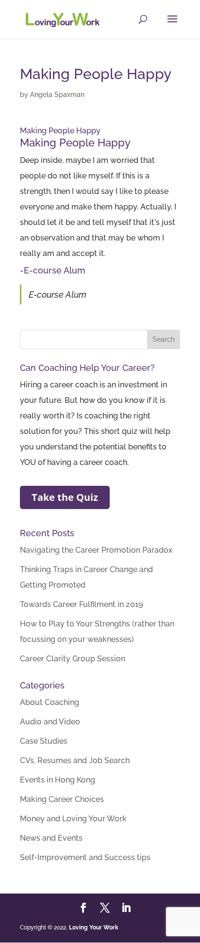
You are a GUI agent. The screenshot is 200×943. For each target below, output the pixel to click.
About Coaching (49, 702)
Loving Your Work (93, 927)
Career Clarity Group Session (72, 658)
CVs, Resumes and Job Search (75, 760)
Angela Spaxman (57, 94)
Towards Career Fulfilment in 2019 (81, 604)
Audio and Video (50, 721)
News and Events (51, 838)
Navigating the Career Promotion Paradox (96, 550)
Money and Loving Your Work (73, 818)
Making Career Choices (62, 799)
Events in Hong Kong (57, 779)
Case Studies (43, 741)
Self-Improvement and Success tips (85, 857)
